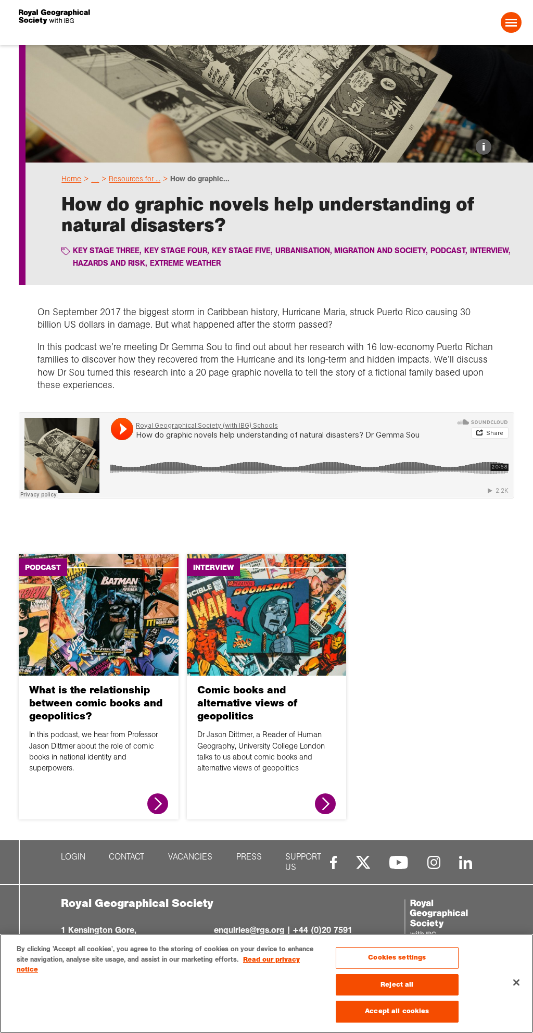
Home (71, 178)
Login (73, 857)
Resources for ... (134, 178)
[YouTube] (398, 862)
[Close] (516, 982)
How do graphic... (200, 178)
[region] (266, 983)
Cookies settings (397, 957)
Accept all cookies (397, 1011)
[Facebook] (333, 862)
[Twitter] (363, 862)
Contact (126, 857)
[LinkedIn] (465, 862)
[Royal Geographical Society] (120, 22)
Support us (303, 862)
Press (249, 857)
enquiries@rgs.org (249, 930)
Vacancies (190, 857)
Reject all (396, 984)
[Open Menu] (511, 22)
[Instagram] (433, 862)
